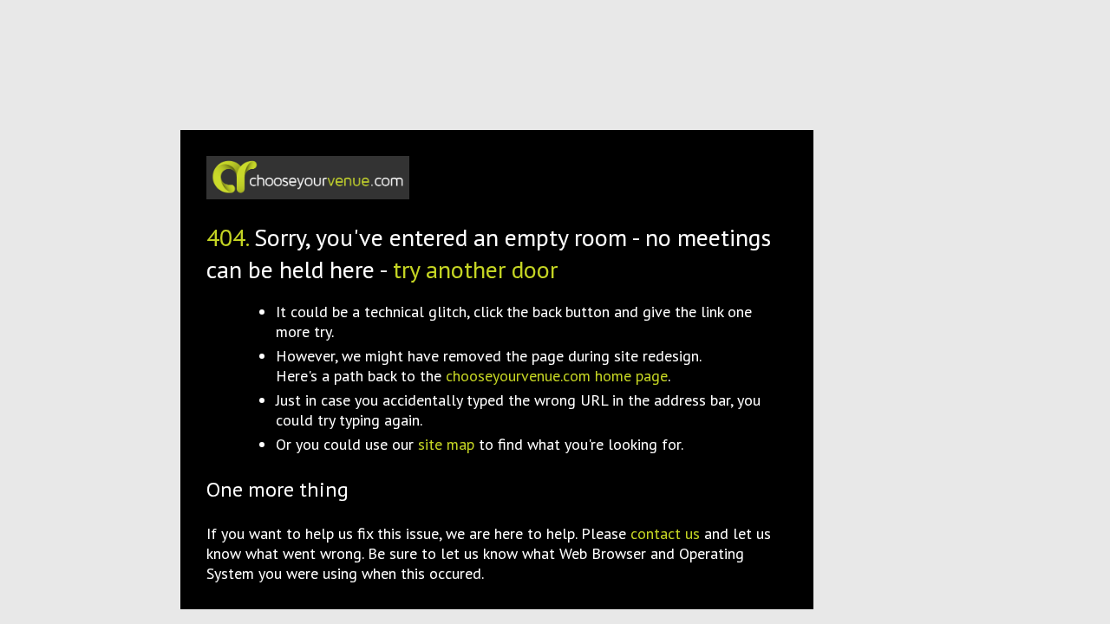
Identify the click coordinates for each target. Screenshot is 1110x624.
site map (446, 444)
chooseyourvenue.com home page (557, 376)
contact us (665, 533)
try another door (475, 269)
